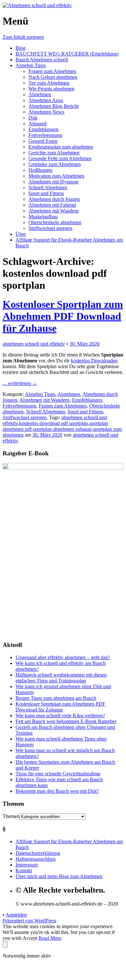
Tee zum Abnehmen (48, 83)
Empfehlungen (43, 129)
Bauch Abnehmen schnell (42, 59)
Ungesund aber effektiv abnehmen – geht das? (63, 657)
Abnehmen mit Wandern (53, 210)
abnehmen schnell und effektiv (34, 344)
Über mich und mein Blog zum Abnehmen (59, 876)
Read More (49, 938)
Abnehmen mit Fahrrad (52, 205)
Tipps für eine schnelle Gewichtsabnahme (58, 773)
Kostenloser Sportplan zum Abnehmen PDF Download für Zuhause (63, 316)
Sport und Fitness (46, 193)
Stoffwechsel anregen (50, 228)
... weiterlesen (20, 383)
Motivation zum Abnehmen (56, 176)
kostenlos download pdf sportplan (53, 423)
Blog (21, 48)
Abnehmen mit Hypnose (53, 181)
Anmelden (16, 914)
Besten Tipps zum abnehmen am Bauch (56, 698)
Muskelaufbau (43, 216)
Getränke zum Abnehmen (54, 164)
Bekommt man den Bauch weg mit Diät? (57, 791)
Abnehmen (39, 94)
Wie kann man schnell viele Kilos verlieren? (60, 715)
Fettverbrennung (45, 135)
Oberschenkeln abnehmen (54, 222)
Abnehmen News (46, 112)
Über (21, 234)
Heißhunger (40, 170)
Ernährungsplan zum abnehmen (60, 147)
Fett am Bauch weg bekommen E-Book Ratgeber (66, 721)
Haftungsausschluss (36, 859)
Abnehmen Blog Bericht (53, 106)
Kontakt (24, 870)
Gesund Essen (43, 141)
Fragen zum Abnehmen (52, 71)
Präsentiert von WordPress (29, 920)
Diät (32, 117)
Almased (37, 123)
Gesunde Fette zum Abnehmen (59, 158)
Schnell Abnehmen (47, 187)
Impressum (27, 864)
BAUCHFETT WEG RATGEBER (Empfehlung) (67, 54)
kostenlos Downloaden (94, 360)
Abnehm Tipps (31, 65)
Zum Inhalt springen (23, 37)
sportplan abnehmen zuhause (62, 429)
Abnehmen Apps (45, 100)
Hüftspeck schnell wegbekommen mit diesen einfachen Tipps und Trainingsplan (61, 677)
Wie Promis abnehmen (51, 88)
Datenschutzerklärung (38, 853)
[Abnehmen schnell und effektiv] (37, 5)
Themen (11, 816)
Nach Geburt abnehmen (52, 77)
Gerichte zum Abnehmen (53, 152)
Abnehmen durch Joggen (54, 199)
